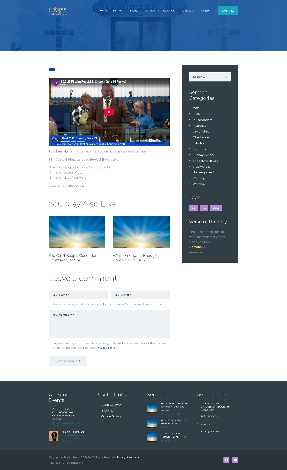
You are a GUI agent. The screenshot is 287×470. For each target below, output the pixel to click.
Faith (196, 114)
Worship (199, 184)
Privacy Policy (106, 347)
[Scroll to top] (278, 463)
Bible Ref (107, 410)
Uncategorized (203, 172)
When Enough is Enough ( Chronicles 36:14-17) (136, 257)
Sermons (199, 149)
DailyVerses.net (195, 252)
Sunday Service (204, 155)
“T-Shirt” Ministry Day (73, 431)
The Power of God (206, 160)
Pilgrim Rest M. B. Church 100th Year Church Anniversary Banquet (63, 414)
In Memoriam (202, 120)
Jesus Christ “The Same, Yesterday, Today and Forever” (174, 406)
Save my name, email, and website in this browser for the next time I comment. (109, 304)
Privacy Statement (128, 457)
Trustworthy (201, 166)
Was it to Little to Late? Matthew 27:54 (173, 422)
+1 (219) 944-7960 (210, 431)
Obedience (201, 137)
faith (193, 208)
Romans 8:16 (198, 247)
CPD (196, 108)
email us (205, 424)
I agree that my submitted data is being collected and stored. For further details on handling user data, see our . (109, 345)
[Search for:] (210, 76)
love (204, 208)
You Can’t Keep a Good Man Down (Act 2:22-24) (73, 257)
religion (215, 208)
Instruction (200, 125)
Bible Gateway (111, 404)
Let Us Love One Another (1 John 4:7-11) (173, 435)
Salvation (199, 143)
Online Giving (111, 416)
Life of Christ (201, 131)
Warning (199, 178)
